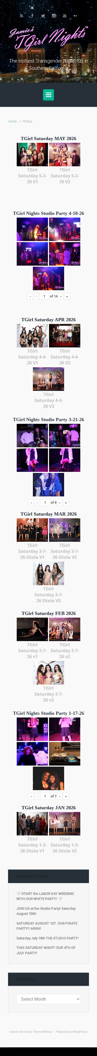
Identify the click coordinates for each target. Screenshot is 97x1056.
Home (12, 121)
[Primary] (48, 94)
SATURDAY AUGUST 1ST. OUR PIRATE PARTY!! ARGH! (46, 926)
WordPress (79, 1032)
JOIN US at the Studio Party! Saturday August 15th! (45, 911)
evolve (14, 1032)
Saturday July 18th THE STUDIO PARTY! (47, 938)
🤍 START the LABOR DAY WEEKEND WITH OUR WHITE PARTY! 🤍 (45, 896)
